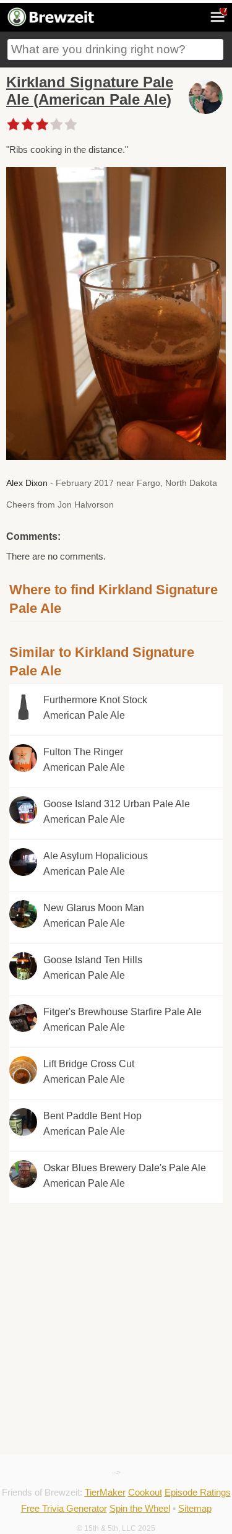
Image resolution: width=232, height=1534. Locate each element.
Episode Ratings (198, 1492)
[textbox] (115, 49)
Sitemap (195, 1508)
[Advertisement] (116, 1259)
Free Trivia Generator (64, 1508)
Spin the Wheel (140, 1508)
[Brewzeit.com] (51, 24)
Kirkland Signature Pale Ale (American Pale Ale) (89, 91)
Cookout (145, 1492)
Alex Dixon (27, 483)
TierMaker (105, 1492)
